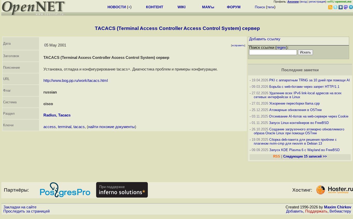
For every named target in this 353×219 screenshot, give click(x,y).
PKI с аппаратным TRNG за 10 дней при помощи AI (309, 80)
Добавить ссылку (264, 39)
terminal (64, 127)
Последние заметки (300, 70)
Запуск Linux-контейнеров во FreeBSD (299, 123)
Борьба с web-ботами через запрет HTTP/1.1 (304, 87)
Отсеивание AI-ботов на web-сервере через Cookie (308, 116)
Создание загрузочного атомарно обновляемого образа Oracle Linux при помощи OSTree (299, 131)
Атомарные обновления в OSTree (295, 110)
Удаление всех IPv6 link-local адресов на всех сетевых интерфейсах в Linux (298, 95)
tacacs (79, 127)
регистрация (317, 1)
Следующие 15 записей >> (305, 156)
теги (270, 7)
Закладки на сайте (19, 207)
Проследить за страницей (26, 211)
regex (281, 47)
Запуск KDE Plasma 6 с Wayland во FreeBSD (304, 150)
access (49, 127)
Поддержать (316, 211)
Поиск (260, 7)
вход (304, 1)
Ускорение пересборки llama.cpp (294, 103)
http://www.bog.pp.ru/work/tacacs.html (75, 81)
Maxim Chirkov (337, 207)
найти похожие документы (111, 127)
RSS (276, 156)
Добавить (294, 211)
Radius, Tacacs (57, 115)
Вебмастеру (340, 211)
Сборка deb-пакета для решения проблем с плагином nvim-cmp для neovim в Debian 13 (295, 141)
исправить (238, 45)
